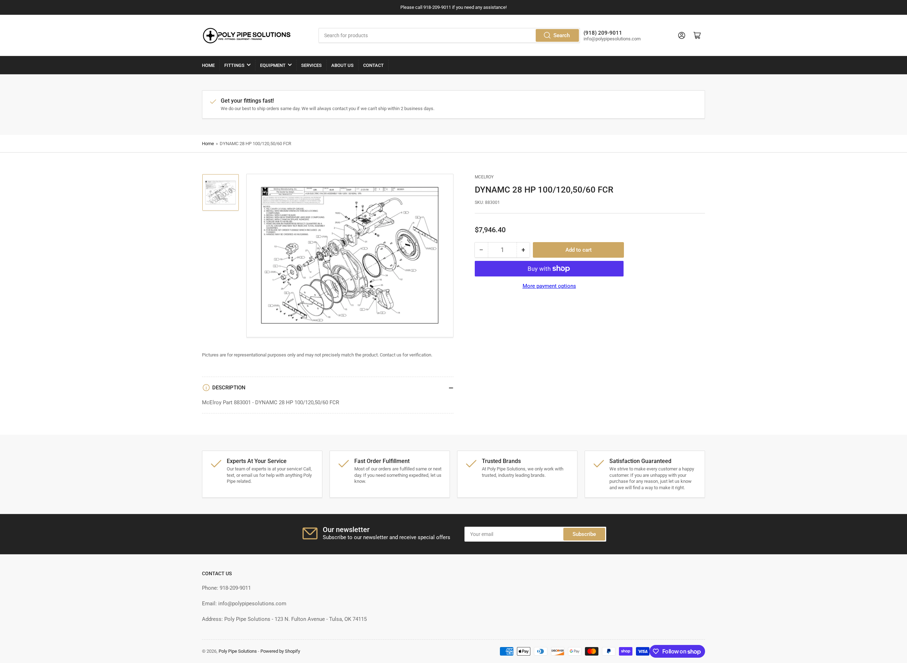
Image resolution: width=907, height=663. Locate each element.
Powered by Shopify (280, 651)
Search (561, 35)
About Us (342, 65)
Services (311, 65)
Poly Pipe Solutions (238, 651)
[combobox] (449, 35)
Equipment (273, 65)
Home (208, 65)
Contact (373, 65)
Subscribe (584, 534)
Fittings (234, 65)
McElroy (484, 177)
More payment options (549, 286)
